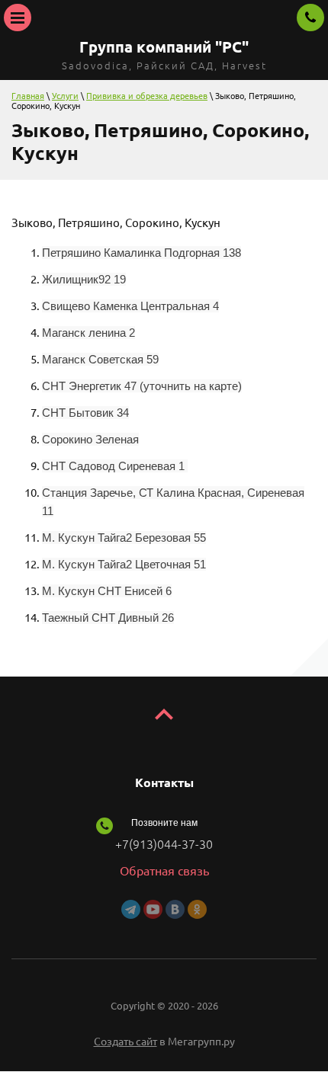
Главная (27, 96)
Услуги (65, 96)
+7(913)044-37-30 (164, 844)
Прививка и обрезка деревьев (146, 96)
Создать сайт (125, 1041)
